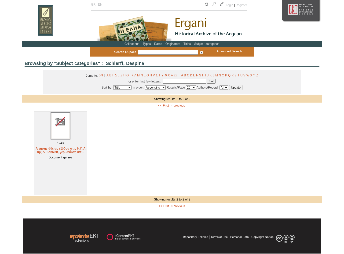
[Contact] (222, 6)
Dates (158, 44)
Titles (187, 44)
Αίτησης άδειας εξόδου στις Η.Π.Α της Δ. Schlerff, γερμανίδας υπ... (60, 150)
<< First (163, 105)
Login (230, 5)
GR (93, 4)
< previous (178, 105)
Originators (172, 44)
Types (147, 44)
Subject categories (207, 44)
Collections (131, 44)
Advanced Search (229, 51)
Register (241, 5)
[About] (214, 6)
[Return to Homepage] (207, 6)
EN (100, 4)
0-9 (101, 75)
